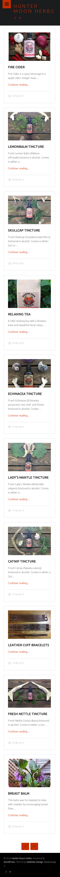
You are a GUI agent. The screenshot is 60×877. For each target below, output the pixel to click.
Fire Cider (16, 67)
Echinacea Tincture (25, 394)
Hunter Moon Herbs (22, 858)
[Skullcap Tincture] (29, 197)
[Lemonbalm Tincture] (29, 113)
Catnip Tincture (22, 561)
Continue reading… (19, 84)
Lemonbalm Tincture (26, 146)
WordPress (9, 862)
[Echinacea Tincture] (29, 361)
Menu (7, 4)
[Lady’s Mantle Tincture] (29, 444)
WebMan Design (35, 862)
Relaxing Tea (19, 314)
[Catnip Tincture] (29, 528)
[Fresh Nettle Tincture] (29, 681)
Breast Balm (18, 793)
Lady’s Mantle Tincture (28, 477)
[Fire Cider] (29, 34)
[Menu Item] (6, 871)
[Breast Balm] (29, 760)
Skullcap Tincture (24, 230)
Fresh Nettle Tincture (27, 714)
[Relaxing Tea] (29, 281)
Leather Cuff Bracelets (28, 645)
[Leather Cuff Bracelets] (29, 612)
